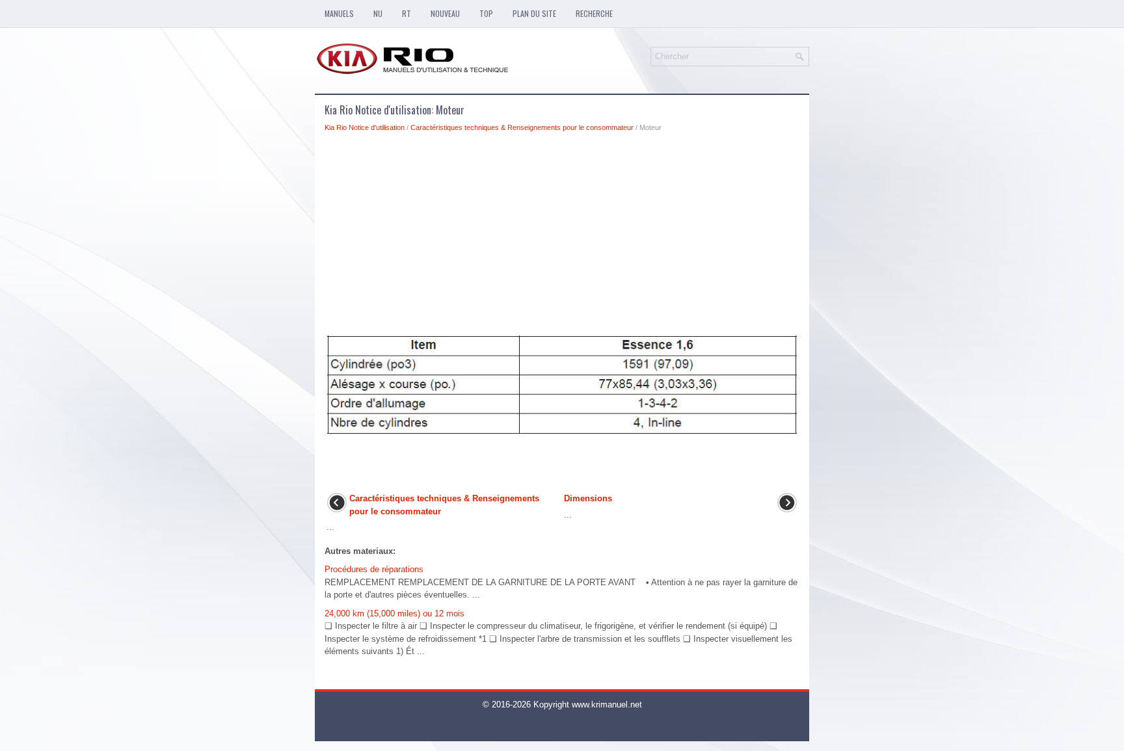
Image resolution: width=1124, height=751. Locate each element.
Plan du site (534, 13)
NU (377, 13)
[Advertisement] (562, 237)
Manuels (339, 13)
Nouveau (445, 13)
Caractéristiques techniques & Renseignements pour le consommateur (522, 127)
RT (406, 13)
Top (486, 13)
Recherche (594, 13)
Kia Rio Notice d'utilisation (365, 127)
